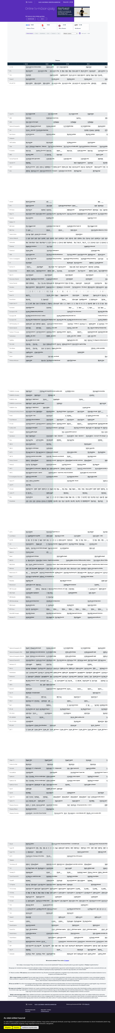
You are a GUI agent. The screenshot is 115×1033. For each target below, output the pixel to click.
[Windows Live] (72, 2)
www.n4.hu (27, 1011)
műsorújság (31, 19)
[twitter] (70, 2)
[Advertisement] (57, 46)
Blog (42, 19)
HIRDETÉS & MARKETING (54, 2)
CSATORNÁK (45, 2)
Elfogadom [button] (8, 1027)
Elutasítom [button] (16, 1027)
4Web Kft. (87, 1004)
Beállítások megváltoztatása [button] (29, 1027)
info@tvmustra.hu (45, 1011)
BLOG (40, 2)
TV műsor (66, 960)
